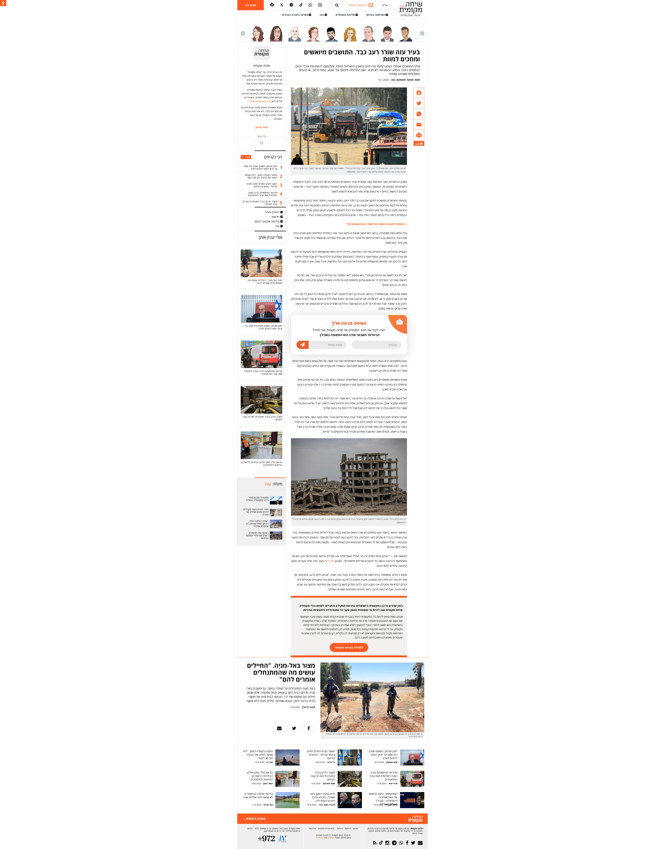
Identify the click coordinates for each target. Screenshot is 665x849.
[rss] (374, 843)
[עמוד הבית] (410, 8)
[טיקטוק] (301, 5)
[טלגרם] (291, 5)
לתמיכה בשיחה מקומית (349, 647)
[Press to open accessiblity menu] (3, 3)
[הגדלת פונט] (421, 144)
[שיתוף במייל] (279, 728)
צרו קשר (312, 828)
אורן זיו (270, 762)
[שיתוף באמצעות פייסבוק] (419, 93)
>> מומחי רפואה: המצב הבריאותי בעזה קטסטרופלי (376, 224)
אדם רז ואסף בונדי (326, 804)
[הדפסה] (419, 135)
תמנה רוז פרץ (308, 707)
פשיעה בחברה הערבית (295, 14)
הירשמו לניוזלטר (358, 5)
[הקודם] (422, 33)
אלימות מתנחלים (346, 14)
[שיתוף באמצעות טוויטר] (419, 103)
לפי (390, 556)
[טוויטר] (281, 5)
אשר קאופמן (391, 762)
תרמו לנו (250, 5)
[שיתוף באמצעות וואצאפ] (419, 114)
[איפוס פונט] (418, 144)
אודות (385, 5)
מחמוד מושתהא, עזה (402, 79)
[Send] (337, 5)
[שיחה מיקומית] (415, 819)
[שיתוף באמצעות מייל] (419, 124)
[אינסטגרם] (320, 5)
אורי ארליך (268, 804)
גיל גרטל (331, 762)
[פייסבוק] (272, 5)
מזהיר (331, 561)
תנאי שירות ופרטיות (326, 828)
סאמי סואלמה (329, 783)
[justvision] (282, 839)
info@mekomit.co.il (259, 101)
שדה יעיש (393, 783)
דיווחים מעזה (272, 212)
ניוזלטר (340, 828)
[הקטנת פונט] (416, 144)
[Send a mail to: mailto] (261, 143)
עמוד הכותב (261, 127)
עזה (322, 14)
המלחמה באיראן (376, 14)
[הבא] (243, 33)
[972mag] (266, 839)
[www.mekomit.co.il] (276, 500)
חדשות (275, 217)
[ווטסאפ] (310, 5)
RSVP (332, 837)
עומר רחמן (268, 783)
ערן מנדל (319, 837)
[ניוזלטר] (420, 843)
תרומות (348, 828)
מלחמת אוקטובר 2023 (266, 221)
